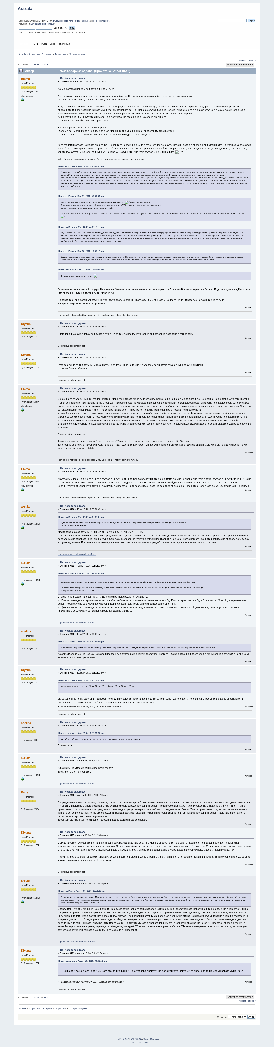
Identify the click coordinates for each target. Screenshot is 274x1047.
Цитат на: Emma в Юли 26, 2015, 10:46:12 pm (81, 251)
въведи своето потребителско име (70, 21)
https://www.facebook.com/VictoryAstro (77, 554)
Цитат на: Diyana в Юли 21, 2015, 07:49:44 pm (81, 227)
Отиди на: (222, 1017)
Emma (25, 78)
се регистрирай (101, 21)
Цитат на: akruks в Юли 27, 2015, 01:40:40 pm (81, 641)
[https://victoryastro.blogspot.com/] (22, 528)
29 (45, 64)
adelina (26, 631)
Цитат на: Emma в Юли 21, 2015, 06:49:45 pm (81, 196)
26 (34, 64)
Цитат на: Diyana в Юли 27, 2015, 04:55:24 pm (81, 517)
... (32, 64)
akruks (25, 506)
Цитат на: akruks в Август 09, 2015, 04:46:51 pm (82, 961)
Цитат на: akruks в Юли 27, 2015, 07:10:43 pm (81, 680)
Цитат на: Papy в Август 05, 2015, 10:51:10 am (81, 891)
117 (54, 64)
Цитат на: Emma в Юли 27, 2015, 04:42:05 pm (81, 573)
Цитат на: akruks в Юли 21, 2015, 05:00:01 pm (81, 166)
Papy (24, 792)
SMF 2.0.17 (123, 1039)
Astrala (25, 8)
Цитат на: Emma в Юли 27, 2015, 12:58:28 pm (81, 270)
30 (48, 64)
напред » (251, 60)
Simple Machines (151, 1039)
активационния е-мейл (42, 24)
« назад (242, 60)
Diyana (26, 324)
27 (38, 64)
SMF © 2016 (136, 1039)
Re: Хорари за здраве (73, 78)
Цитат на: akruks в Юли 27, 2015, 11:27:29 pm (81, 733)
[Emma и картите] (22, 100)
